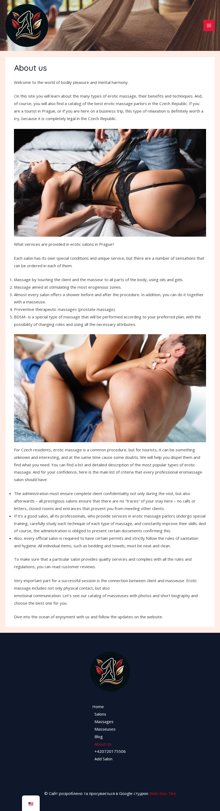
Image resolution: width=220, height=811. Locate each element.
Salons (100, 714)
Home (98, 706)
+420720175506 (110, 751)
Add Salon (103, 758)
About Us (103, 744)
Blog (98, 736)
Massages (103, 721)
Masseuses (105, 729)
